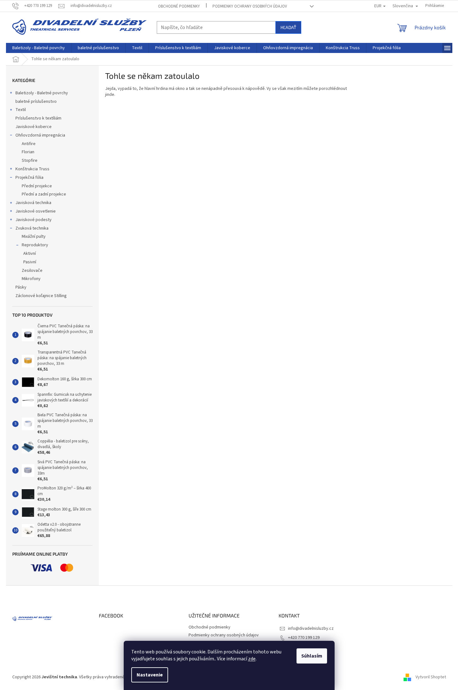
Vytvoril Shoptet (431, 677)
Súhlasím (311, 655)
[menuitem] (38, 48)
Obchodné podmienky (179, 6)
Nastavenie (150, 674)
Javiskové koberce (33, 127)
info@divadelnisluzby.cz (311, 628)
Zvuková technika (31, 228)
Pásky (20, 287)
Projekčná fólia (29, 177)
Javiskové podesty (33, 220)
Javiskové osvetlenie (35, 211)
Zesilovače (32, 270)
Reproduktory (35, 245)
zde (252, 658)
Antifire (29, 144)
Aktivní (29, 253)
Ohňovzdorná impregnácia (40, 135)
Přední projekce (37, 186)
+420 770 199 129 (303, 637)
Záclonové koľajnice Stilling (41, 296)
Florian (28, 152)
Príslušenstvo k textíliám (38, 118)
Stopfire (29, 160)
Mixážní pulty (34, 236)
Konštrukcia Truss (32, 169)
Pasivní (29, 262)
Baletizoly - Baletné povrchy (41, 93)
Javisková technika (33, 203)
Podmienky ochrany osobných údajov (249, 6)
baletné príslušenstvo (36, 101)
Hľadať (288, 27)
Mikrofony (31, 279)
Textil (20, 110)
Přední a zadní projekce (44, 194)
